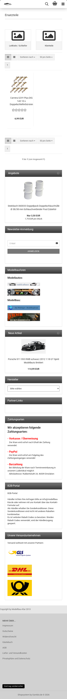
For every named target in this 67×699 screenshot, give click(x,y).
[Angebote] (58, 173)
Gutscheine (7, 631)
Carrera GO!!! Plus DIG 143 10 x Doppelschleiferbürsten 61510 (21, 101)
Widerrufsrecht (9, 636)
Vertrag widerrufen (13, 686)
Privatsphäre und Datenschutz (16, 658)
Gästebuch (7, 642)
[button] (8, 57)
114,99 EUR (33, 369)
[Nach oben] (58, 694)
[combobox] (27, 57)
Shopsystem (23, 694)
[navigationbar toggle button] (63, 4)
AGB (4, 647)
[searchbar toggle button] (47, 4)
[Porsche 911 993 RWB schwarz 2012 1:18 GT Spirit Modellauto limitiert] (33, 346)
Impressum (7, 625)
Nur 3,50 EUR (33, 215)
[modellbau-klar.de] (6, 4)
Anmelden (33, 251)
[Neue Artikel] (58, 333)
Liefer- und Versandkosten (14, 653)
